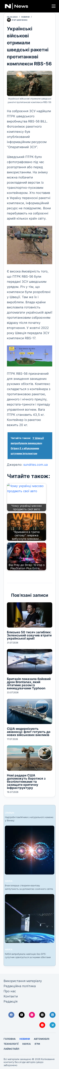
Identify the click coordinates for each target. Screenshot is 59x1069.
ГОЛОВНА (10, 1038)
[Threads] (42, 1015)
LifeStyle (9, 812)
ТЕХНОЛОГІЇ (11, 1043)
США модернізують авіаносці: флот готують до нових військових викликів (28, 732)
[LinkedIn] (53, 1015)
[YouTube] (42, 1025)
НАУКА (8, 881)
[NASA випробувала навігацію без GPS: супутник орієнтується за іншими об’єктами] (29, 918)
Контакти (11, 996)
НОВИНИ (25, 17)
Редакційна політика (20, 986)
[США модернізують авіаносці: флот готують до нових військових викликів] (29, 711)
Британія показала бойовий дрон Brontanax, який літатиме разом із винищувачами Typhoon (29, 683)
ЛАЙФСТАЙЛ (11, 1048)
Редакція (10, 1001)
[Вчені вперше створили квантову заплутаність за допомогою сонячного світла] (29, 850)
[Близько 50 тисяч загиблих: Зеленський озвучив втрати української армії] (29, 615)
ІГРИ (37, 1043)
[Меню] (54, 6)
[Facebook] (11, 1015)
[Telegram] (53, 1025)
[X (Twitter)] (22, 1015)
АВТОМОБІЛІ (41, 1038)
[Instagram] (32, 1015)
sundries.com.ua (35, 465)
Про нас (10, 991)
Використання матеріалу (23, 981)
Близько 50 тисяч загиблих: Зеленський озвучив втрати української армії (29, 635)
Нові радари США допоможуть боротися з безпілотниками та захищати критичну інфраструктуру (26, 782)
